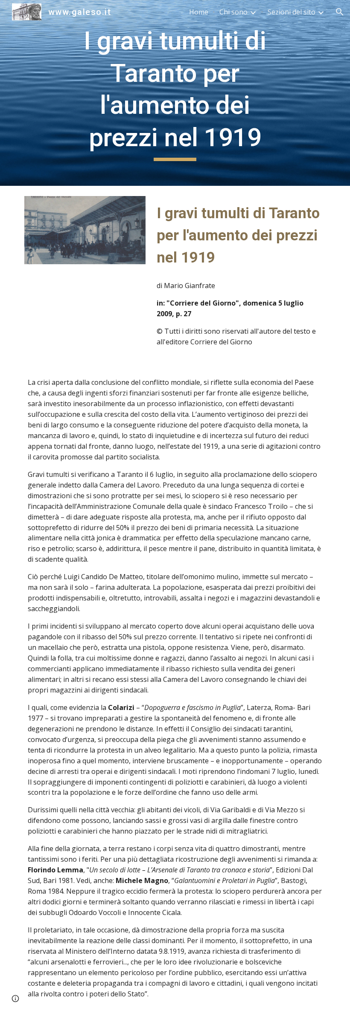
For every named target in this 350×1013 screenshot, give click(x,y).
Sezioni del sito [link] (291, 12)
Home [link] (198, 12)
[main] (175, 93)
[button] (340, 12)
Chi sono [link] (233, 12)
